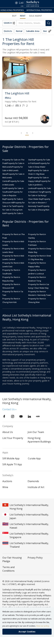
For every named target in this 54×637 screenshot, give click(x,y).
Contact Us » (9, 409)
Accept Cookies (27, 631)
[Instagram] (13, 416)
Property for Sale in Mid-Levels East (13, 185)
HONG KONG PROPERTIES (12, 10)
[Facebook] (4, 416)
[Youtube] (21, 416)
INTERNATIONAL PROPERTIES (39, 10)
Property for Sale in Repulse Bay (12, 195)
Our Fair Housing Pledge (12, 559)
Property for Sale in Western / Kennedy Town (39, 202)
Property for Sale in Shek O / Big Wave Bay (38, 174)
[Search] (49, 23)
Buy (14, 15)
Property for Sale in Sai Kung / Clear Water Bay (39, 195)
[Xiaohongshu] (38, 416)
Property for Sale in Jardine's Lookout (39, 185)
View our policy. (43, 626)
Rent (23, 15)
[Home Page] (27, 3)
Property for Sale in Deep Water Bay (39, 167)
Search (8, 22)
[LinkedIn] (29, 416)
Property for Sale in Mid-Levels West (12, 170)
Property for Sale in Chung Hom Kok (12, 210)
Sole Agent (35, 15)
